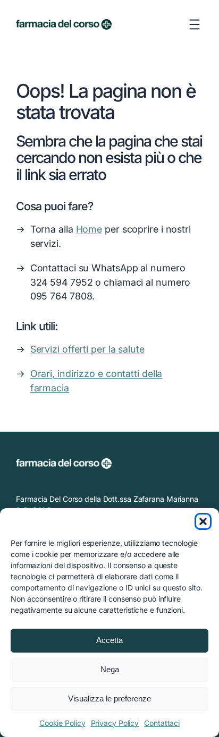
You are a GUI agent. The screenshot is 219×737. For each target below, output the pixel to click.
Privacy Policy (115, 722)
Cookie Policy (62, 722)
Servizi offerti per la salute (87, 349)
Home (89, 229)
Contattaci (162, 722)
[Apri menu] (194, 24)
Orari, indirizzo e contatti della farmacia (96, 380)
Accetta (109, 640)
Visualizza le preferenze (109, 698)
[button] (203, 521)
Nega (109, 669)
